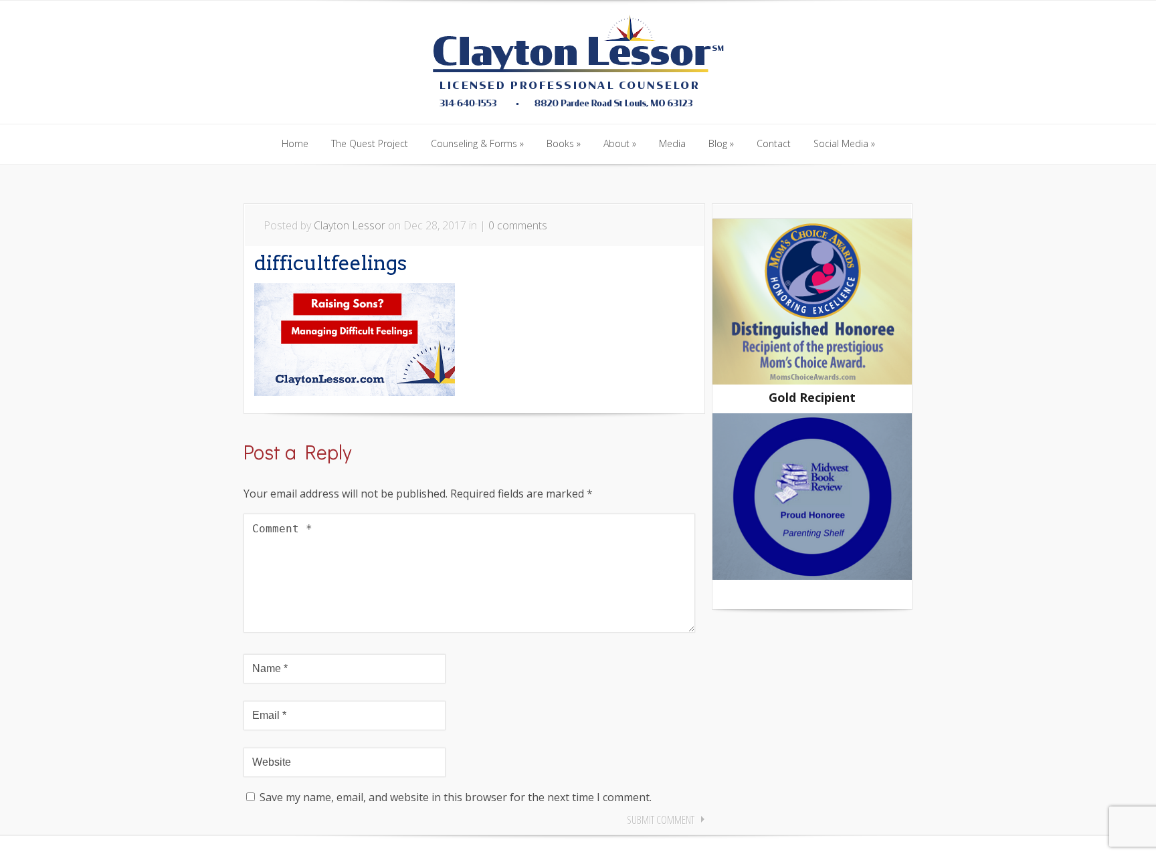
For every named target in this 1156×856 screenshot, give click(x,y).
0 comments (517, 225)
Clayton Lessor (349, 225)
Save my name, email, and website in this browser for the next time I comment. (456, 797)
